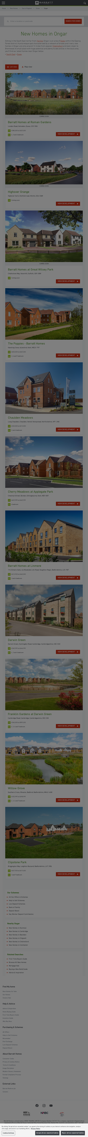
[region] (44, 1130)
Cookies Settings (8, 1133)
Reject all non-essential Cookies (73, 1133)
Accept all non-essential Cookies (47, 1133)
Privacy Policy (35, 1128)
